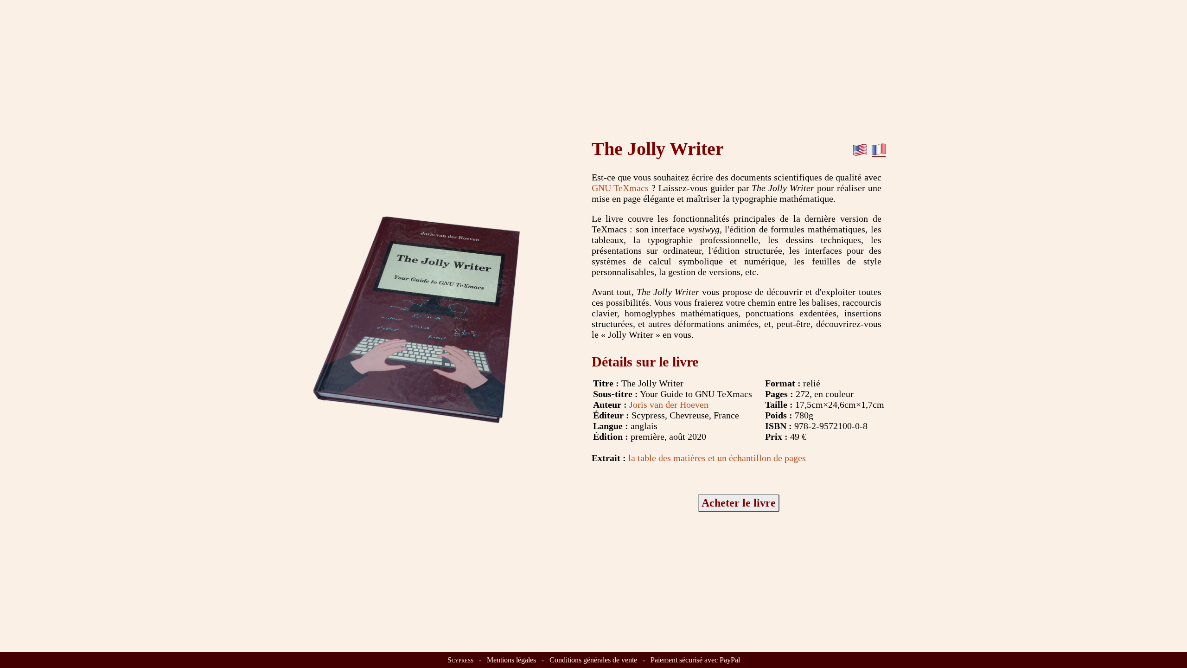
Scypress (460, 660)
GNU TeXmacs (620, 188)
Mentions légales (511, 660)
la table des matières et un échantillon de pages (717, 458)
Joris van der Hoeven (668, 404)
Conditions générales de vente (593, 660)
